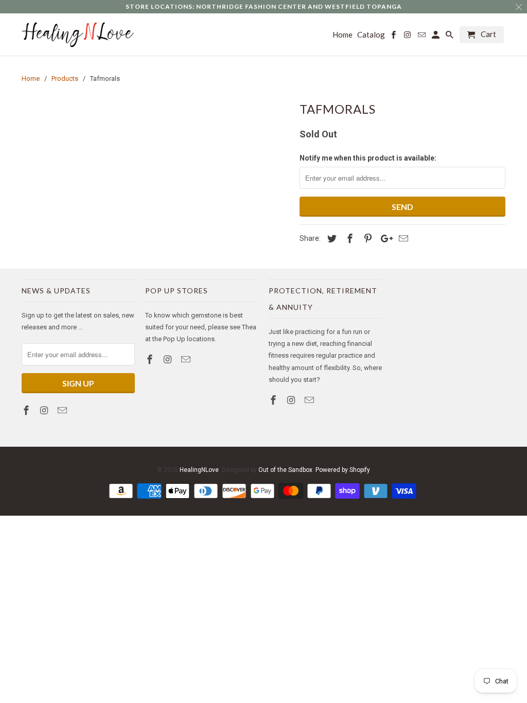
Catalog (371, 34)
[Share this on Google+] (384, 238)
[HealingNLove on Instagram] (45, 410)
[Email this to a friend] (402, 238)
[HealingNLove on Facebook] (27, 410)
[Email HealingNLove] (63, 410)
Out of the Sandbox (285, 469)
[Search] (450, 36)
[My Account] (436, 36)
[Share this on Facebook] (348, 238)
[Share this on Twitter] (330, 238)
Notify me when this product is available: (368, 158)
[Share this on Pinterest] (366, 238)
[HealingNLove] (78, 34)
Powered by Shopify (342, 469)
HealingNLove (199, 469)
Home (342, 34)
